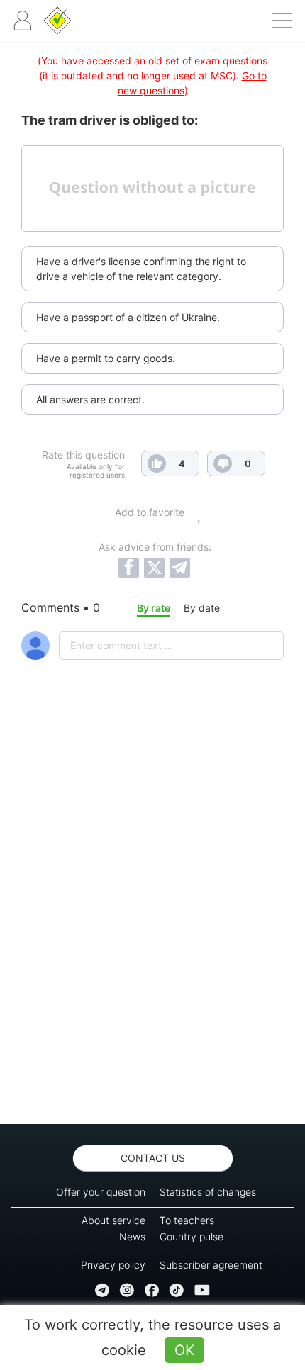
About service (113, 1220)
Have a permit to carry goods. (105, 358)
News (132, 1236)
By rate (153, 608)
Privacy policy (113, 1264)
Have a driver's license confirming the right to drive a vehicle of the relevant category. (141, 268)
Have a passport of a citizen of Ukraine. (128, 317)
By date (202, 608)
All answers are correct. (90, 399)
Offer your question (100, 1191)
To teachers (187, 1220)
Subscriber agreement (211, 1264)
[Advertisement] (152, 929)
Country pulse (191, 1236)
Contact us (153, 1158)
